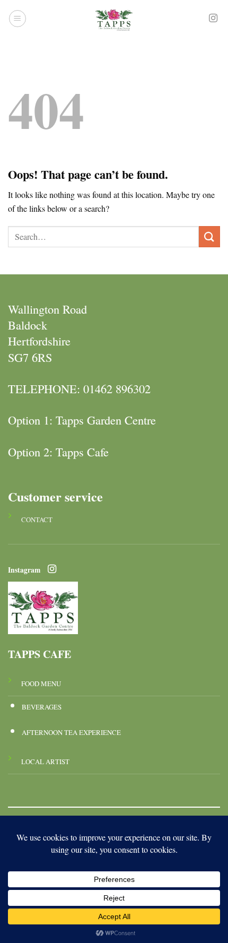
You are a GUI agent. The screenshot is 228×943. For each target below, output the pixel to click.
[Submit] (209, 236)
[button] (17, 18)
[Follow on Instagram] (213, 18)
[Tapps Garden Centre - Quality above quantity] (114, 18)
